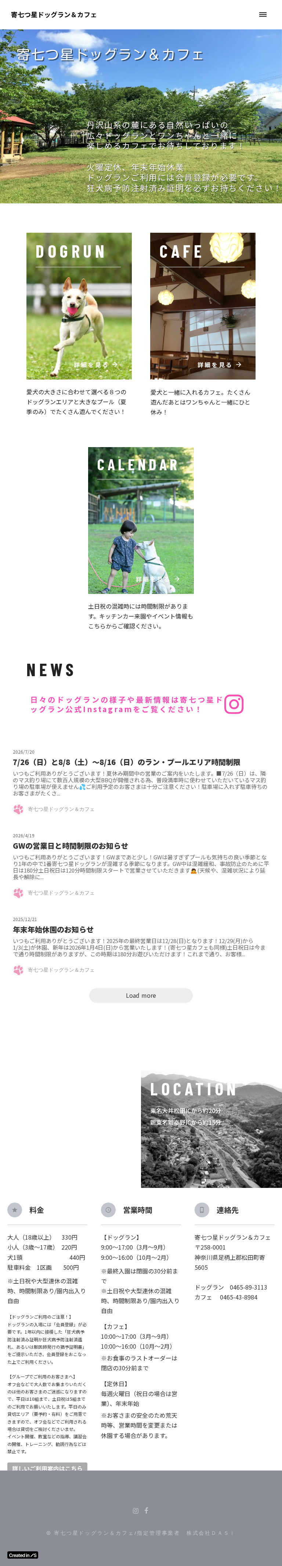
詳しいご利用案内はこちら (47, 1468)
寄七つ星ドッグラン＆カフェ (54, 14)
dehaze (262, 14)
